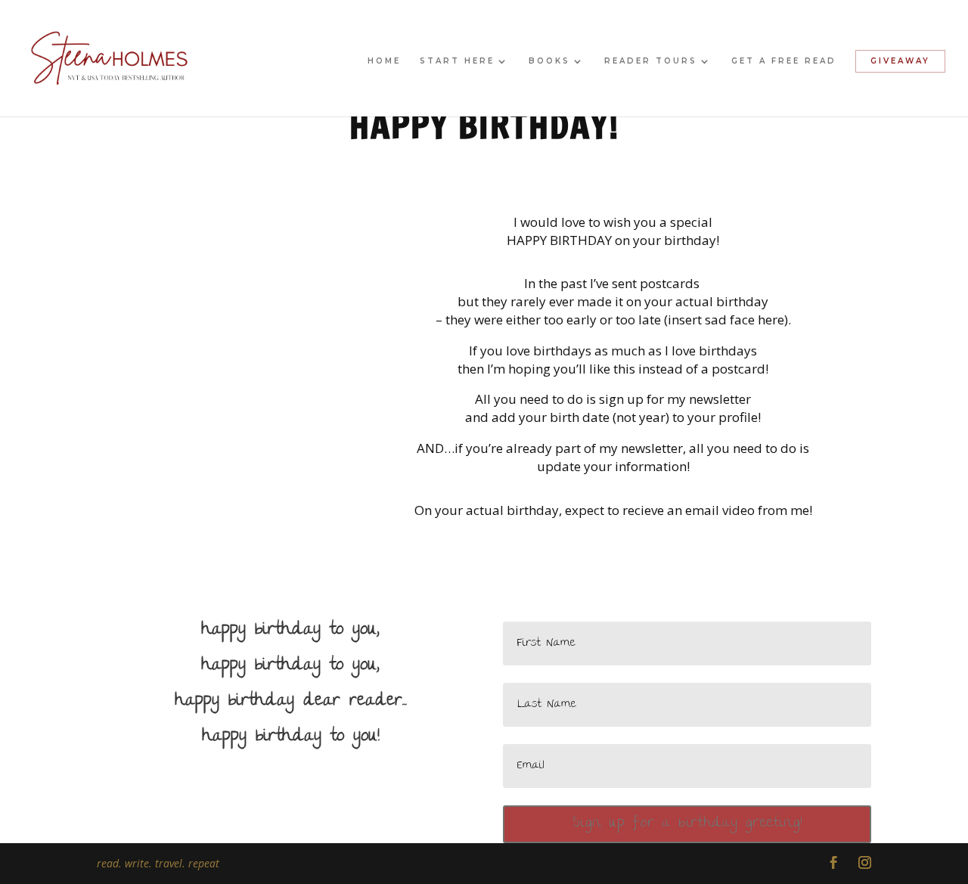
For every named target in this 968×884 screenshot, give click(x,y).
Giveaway (900, 61)
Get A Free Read (783, 61)
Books (549, 61)
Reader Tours (650, 61)
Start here (457, 61)
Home (384, 61)
